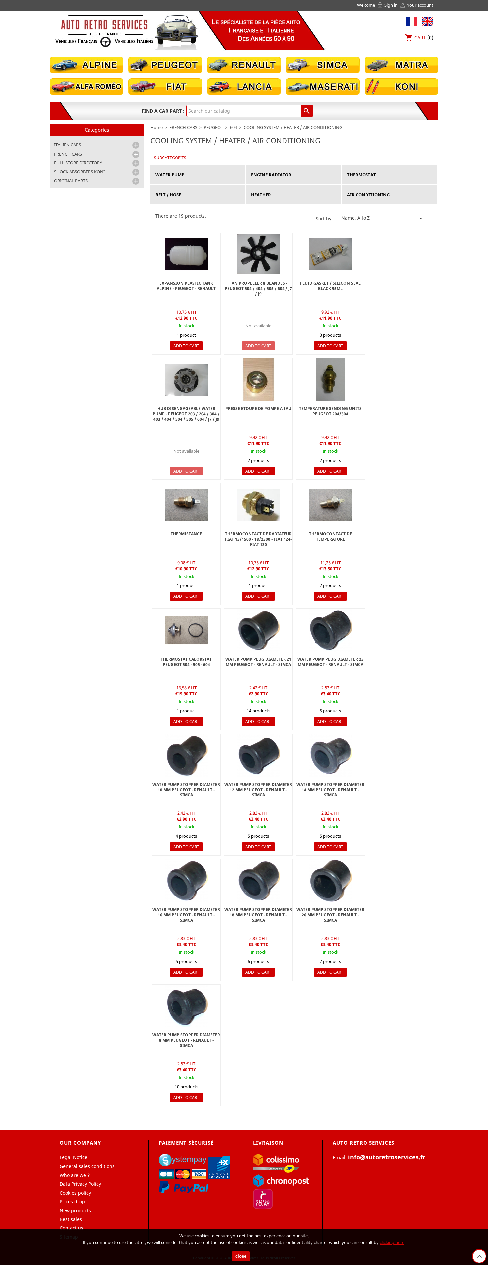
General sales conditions (87, 1166)
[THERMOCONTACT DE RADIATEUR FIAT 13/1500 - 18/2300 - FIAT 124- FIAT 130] (258, 504)
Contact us (71, 1228)
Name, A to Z (383, 218)
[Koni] (401, 86)
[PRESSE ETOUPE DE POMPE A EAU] (258, 379)
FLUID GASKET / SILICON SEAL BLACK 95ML (330, 285)
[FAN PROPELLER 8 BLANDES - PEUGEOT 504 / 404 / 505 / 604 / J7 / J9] (258, 254)
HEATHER (261, 195)
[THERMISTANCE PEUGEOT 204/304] (330, 379)
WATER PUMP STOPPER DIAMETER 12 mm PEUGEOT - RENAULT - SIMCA (258, 790)
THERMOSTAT (361, 175)
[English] (426, 21)
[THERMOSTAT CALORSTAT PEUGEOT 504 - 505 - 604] (186, 630)
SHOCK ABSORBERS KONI (79, 172)
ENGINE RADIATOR (271, 175)
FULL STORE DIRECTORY (78, 163)
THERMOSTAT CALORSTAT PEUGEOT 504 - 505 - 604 (186, 661)
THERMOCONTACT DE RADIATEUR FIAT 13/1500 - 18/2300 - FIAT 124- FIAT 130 (258, 539)
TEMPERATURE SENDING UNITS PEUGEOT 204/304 (330, 411)
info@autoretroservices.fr (386, 1157)
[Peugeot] (165, 64)
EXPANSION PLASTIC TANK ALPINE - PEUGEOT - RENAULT (186, 285)
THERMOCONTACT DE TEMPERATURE (330, 536)
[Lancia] (244, 86)
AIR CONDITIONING (368, 195)
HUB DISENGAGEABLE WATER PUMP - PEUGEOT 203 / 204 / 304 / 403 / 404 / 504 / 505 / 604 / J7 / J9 (186, 414)
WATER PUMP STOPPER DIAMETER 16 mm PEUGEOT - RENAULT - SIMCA (186, 915)
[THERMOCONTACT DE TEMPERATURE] (330, 504)
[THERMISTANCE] (186, 504)
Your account (416, 5)
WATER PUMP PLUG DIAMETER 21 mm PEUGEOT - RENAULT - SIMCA (258, 661)
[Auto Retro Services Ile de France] (104, 31)
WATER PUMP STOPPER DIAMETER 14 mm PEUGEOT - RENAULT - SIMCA (330, 790)
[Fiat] (165, 86)
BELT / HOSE (168, 195)
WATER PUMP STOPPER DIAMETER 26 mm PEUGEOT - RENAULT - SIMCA (330, 915)
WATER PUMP (169, 175)
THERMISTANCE (186, 534)
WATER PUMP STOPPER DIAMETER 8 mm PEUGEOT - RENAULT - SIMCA (186, 1040)
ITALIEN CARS (67, 145)
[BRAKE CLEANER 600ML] (330, 254)
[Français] (411, 21)
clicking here (392, 1242)
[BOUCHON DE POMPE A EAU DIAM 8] (258, 630)
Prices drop (72, 1201)
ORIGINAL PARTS (71, 181)
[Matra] (401, 64)
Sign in (388, 5)
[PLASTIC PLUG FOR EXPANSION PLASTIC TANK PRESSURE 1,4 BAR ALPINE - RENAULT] (186, 254)
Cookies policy (75, 1193)
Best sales (71, 1219)
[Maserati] (323, 86)
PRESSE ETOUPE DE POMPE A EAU (258, 408)
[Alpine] (86, 64)
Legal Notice (73, 1157)
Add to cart (186, 346)
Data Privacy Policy (80, 1184)
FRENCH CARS (68, 154)
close (240, 1256)
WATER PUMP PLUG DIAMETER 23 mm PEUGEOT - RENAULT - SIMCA (330, 661)
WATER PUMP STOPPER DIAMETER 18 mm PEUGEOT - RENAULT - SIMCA (258, 915)
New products (75, 1210)
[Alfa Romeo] (86, 86)
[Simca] (323, 64)
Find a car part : (163, 111)
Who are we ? (75, 1175)
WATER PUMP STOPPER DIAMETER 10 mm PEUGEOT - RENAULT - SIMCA (186, 790)
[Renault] (244, 64)
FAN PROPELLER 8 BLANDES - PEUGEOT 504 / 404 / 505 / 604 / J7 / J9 (258, 288)
